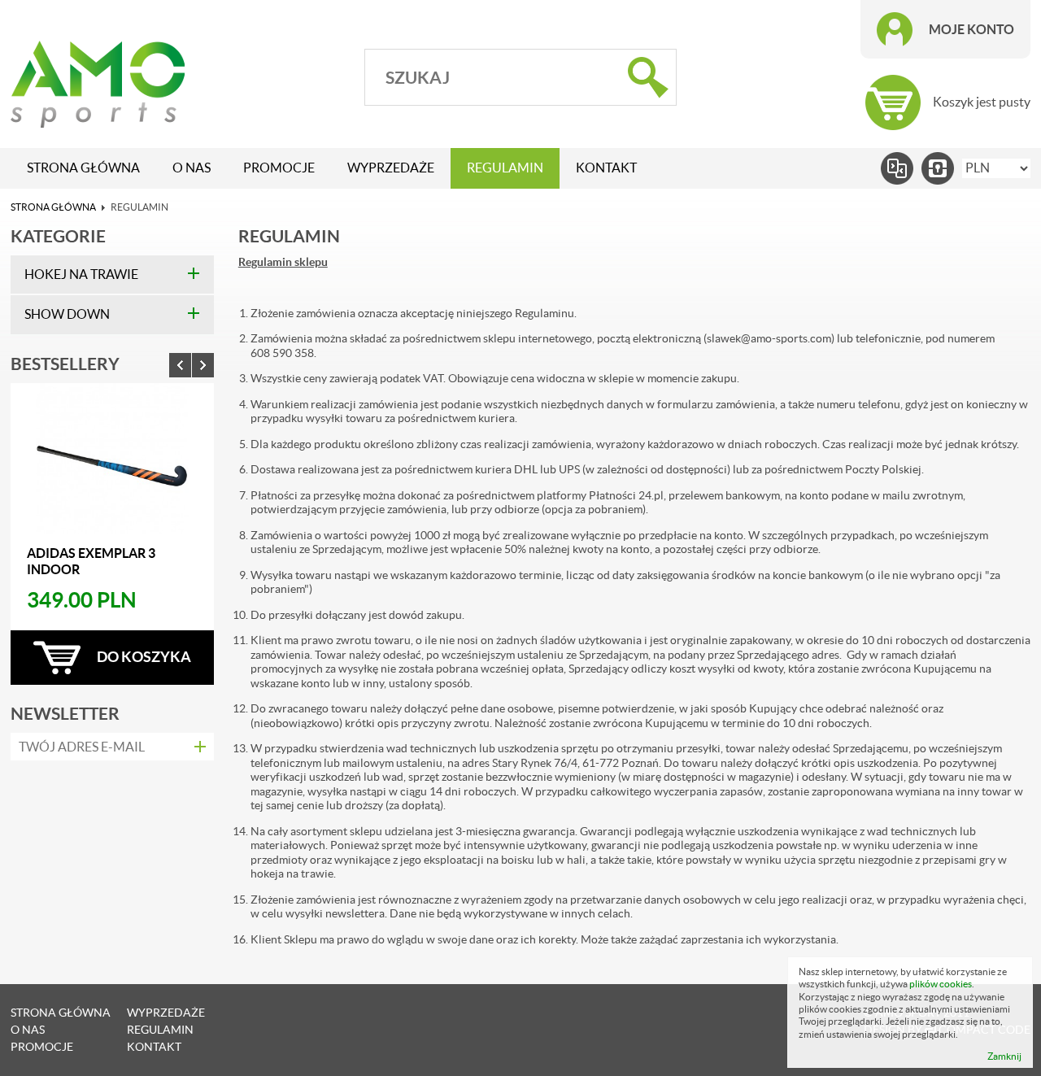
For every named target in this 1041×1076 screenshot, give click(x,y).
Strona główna (83, 168)
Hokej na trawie (81, 274)
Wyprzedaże (390, 168)
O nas (191, 168)
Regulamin (505, 168)
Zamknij (1004, 1056)
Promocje (279, 168)
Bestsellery (65, 363)
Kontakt (606, 168)
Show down (67, 314)
